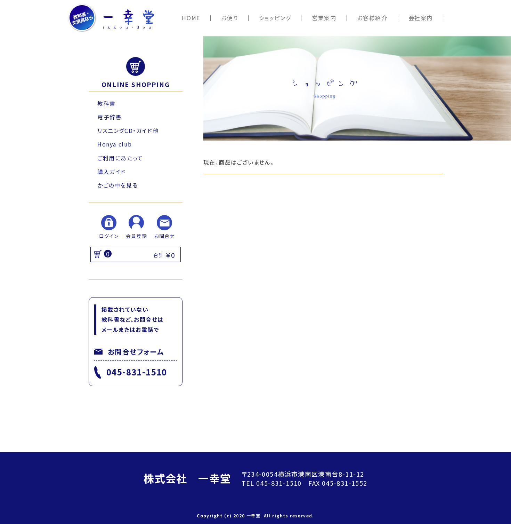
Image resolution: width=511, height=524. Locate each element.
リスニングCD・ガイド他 (128, 130)
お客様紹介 (372, 18)
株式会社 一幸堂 (187, 478)
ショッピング (275, 18)
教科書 (106, 103)
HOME (191, 18)
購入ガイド (111, 171)
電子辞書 (109, 117)
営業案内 (324, 18)
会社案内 (420, 18)
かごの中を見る (117, 185)
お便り (229, 18)
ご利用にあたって (120, 158)
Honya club (114, 144)
